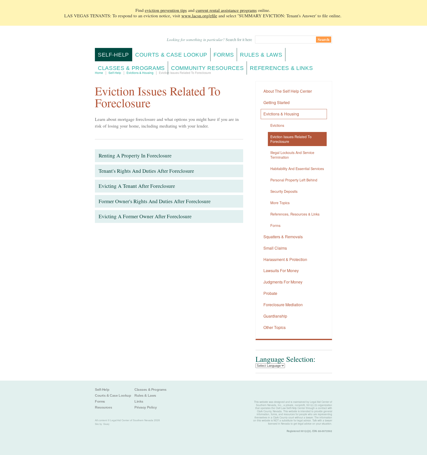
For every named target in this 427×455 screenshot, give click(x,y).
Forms (275, 225)
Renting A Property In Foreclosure (135, 155)
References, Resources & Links (295, 214)
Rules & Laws (145, 395)
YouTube (243, 392)
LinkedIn (230, 392)
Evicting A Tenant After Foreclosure (137, 185)
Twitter (205, 392)
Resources (103, 407)
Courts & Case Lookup (113, 395)
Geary (106, 424)
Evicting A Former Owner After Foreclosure (145, 216)
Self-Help (113, 55)
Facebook (192, 392)
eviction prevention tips (166, 10)
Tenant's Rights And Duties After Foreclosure (146, 170)
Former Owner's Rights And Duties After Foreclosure (155, 201)
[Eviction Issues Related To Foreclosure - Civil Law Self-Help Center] (122, 36)
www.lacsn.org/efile (199, 16)
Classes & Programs (150, 389)
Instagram (218, 392)
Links (138, 401)
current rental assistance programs (226, 10)
